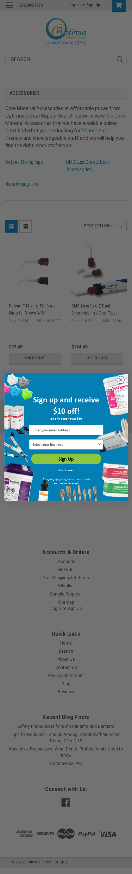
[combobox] (64, 444)
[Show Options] (99, 444)
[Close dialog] (120, 380)
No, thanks (66, 470)
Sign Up (66, 459)
